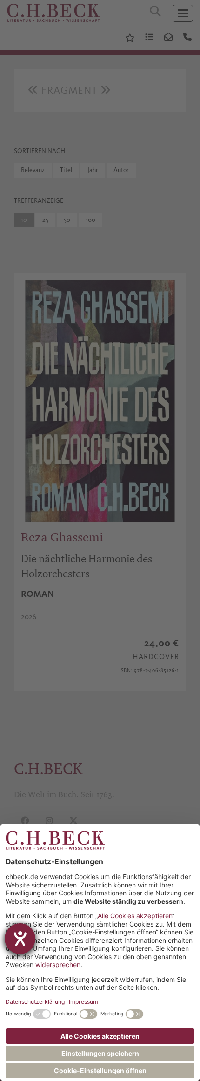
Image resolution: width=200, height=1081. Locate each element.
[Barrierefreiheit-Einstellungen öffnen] (20, 938)
